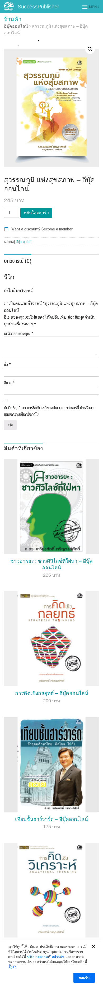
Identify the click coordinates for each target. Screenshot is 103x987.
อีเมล (9, 382)
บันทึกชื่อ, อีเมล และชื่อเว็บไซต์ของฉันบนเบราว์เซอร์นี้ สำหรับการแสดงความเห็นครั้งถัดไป (49, 411)
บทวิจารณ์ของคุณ (18, 333)
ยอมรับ (84, 978)
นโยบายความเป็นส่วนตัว (45, 957)
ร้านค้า (12, 19)
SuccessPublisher (38, 6)
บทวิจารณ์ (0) (17, 260)
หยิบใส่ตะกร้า (36, 212)
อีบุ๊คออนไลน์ (16, 26)
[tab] (17, 260)
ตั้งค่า (12, 967)
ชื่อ (7, 364)
